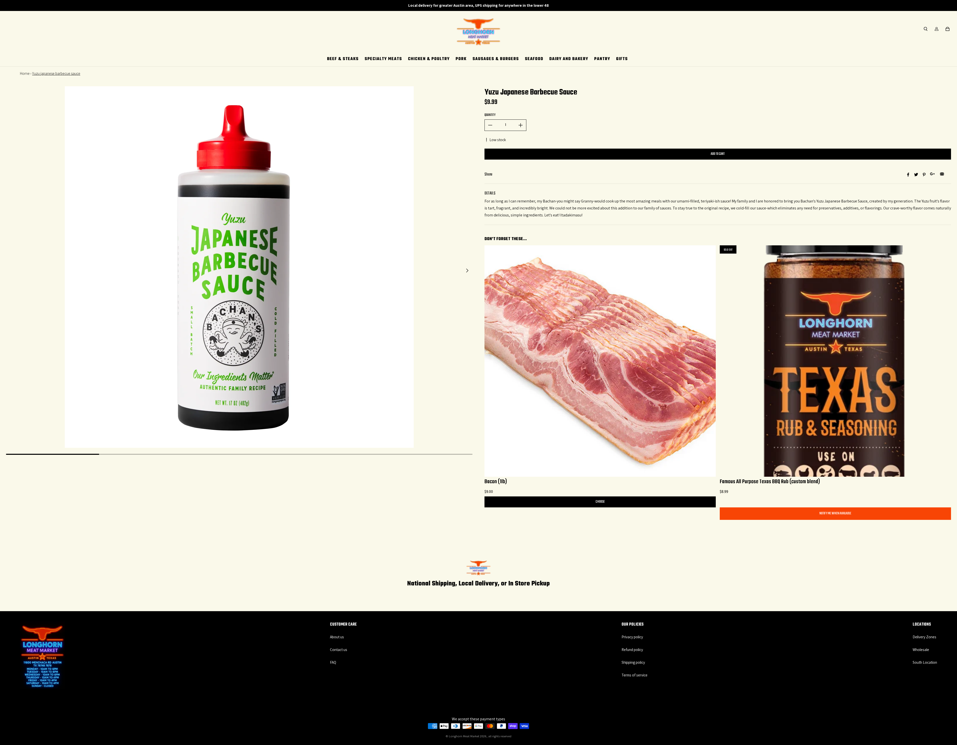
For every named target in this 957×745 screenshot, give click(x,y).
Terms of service (634, 674)
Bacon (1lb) (495, 482)
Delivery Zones (924, 636)
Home (25, 73)
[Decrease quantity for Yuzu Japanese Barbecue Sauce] (490, 125)
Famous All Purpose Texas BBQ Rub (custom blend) (770, 482)
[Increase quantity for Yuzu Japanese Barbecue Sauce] (520, 125)
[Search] (925, 28)
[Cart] (947, 28)
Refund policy (632, 649)
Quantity (489, 115)
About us (337, 636)
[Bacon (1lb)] (600, 361)
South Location (925, 662)
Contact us (338, 649)
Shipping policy (633, 662)
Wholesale (921, 649)
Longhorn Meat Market (464, 736)
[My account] (936, 28)
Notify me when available (835, 513)
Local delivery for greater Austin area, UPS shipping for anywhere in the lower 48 (478, 5)
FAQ (333, 662)
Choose (600, 502)
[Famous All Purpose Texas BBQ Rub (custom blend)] (835, 361)
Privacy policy (632, 636)
